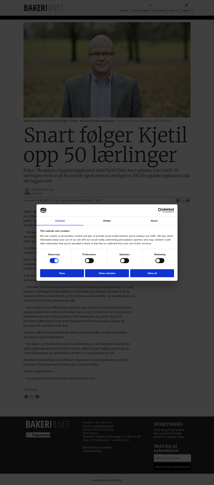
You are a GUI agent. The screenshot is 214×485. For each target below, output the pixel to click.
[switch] (89, 260)
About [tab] (154, 220)
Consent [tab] (60, 220)
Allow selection (107, 273)
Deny (62, 273)
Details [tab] (107, 220)
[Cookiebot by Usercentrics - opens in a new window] (160, 210)
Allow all (152, 273)
